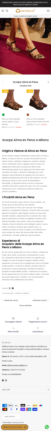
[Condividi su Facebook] (13, 288)
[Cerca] (8, 10)
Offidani (9, 422)
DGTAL (22, 422)
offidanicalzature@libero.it (17, 365)
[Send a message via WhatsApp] (47, 427)
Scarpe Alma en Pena (25, 82)
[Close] (25, 427)
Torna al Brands (25, 305)
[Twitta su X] (10, 288)
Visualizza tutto (25, 86)
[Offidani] (25, 10)
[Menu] (2, 10)
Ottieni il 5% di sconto (12, 427)
